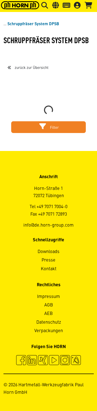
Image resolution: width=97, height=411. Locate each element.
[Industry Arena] (76, 361)
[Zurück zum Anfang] (74, 393)
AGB (48, 305)
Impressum (48, 296)
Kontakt (48, 269)
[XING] (43, 361)
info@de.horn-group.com (48, 225)
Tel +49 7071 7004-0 (48, 207)
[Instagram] (65, 361)
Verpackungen (48, 331)
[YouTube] (54, 361)
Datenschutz (48, 322)
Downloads (48, 252)
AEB (48, 313)
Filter (54, 128)
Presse (48, 260)
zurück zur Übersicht (31, 68)
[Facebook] (21, 361)
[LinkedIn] (32, 361)
